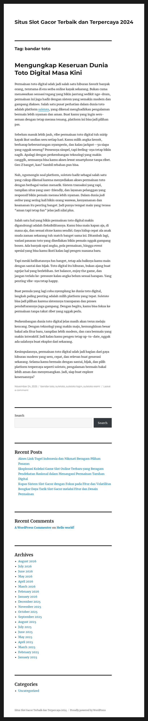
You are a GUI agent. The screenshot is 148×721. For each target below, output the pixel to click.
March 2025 (26, 647)
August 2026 (27, 561)
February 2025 (28, 652)
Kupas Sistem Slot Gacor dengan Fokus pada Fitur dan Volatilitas (64, 484)
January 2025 (27, 657)
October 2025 (28, 612)
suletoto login (74, 386)
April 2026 (25, 581)
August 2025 (27, 622)
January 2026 (27, 596)
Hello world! (65, 527)
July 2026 (25, 566)
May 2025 (25, 637)
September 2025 (30, 617)
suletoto (43, 109)
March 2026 (27, 586)
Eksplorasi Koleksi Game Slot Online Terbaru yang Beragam (61, 469)
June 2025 (25, 632)
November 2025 (29, 606)
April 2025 (25, 642)
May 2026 (25, 576)
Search (19, 415)
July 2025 (25, 627)
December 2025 (29, 601)
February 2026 (28, 591)
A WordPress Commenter (33, 527)
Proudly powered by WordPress (88, 710)
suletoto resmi (91, 386)
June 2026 (25, 571)
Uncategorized (28, 691)
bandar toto (47, 386)
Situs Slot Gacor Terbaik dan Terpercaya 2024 (74, 22)
